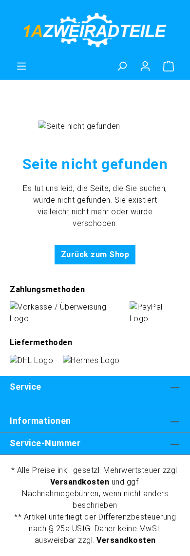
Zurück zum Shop (95, 254)
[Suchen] (121, 66)
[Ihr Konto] (145, 66)
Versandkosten (80, 481)
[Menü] (21, 66)
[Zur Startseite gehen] (95, 30)
